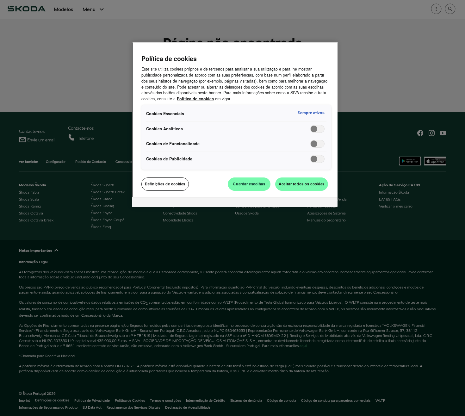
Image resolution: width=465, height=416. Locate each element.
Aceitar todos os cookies (302, 183)
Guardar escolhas (249, 183)
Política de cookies (195, 99)
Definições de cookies (165, 183)
